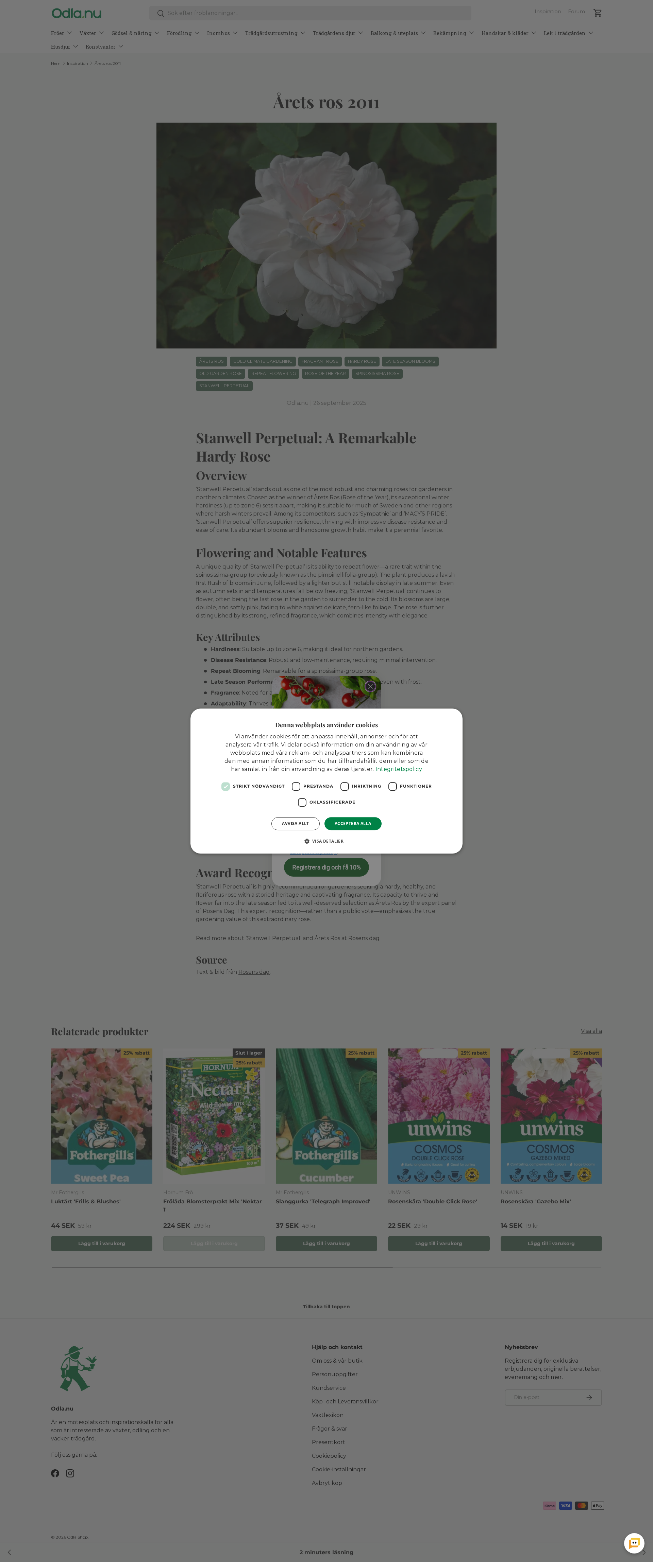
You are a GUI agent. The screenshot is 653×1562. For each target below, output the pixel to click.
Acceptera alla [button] (353, 823)
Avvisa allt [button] (295, 823)
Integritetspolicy (398, 769)
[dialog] (326, 781)
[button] (326, 841)
